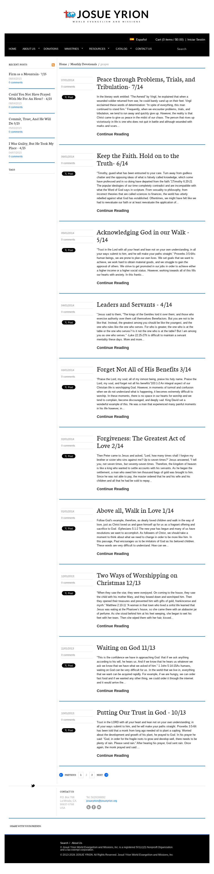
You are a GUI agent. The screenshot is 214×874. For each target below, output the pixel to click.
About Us (29, 48)
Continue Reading (113, 134)
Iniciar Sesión (196, 39)
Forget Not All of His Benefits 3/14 (144, 369)
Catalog (121, 48)
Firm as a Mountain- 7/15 (27, 74)
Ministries (72, 48)
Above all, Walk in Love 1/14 (135, 510)
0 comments (16, 82)
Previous (70, 775)
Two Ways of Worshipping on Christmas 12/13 (137, 579)
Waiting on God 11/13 (126, 647)
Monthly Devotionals (83, 64)
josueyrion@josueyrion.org (101, 800)
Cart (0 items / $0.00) (169, 39)
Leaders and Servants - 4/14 (134, 304)
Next (100, 775)
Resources (97, 48)
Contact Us (144, 48)
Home (12, 48)
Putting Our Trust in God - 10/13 (141, 712)
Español (141, 39)
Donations (51, 48)
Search (64, 843)
